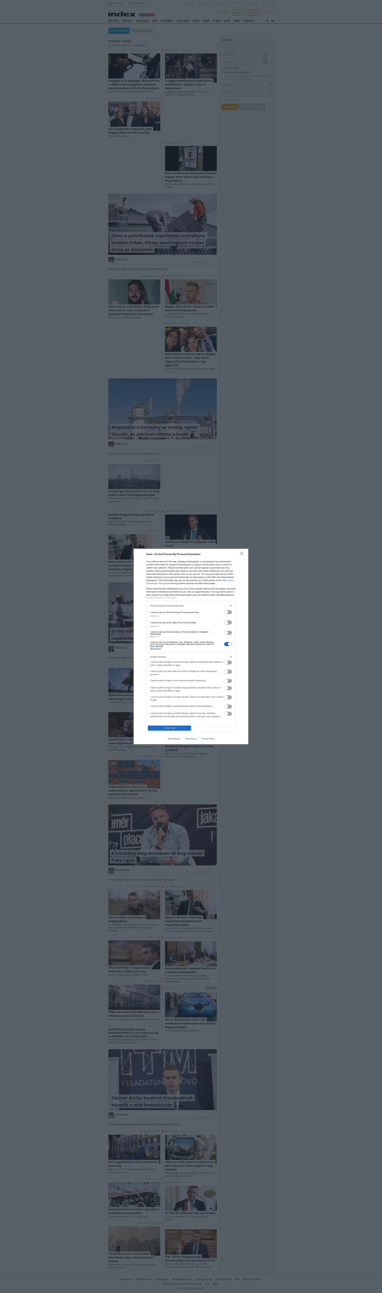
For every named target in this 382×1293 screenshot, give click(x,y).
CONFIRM (169, 728)
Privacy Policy (207, 739)
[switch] (228, 612)
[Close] (242, 554)
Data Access (191, 739)
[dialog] (191, 646)
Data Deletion (174, 739)
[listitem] (191, 605)
